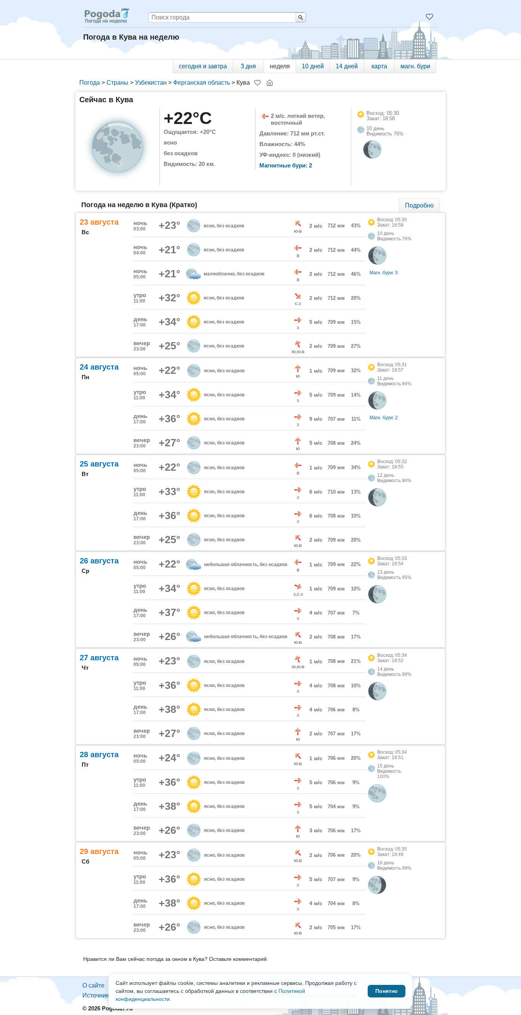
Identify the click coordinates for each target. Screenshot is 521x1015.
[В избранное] (257, 82)
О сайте (93, 985)
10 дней (313, 66)
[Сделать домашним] (269, 82)
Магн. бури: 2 (384, 417)
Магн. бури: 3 (384, 272)
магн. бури (415, 66)
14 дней (347, 66)
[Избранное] (429, 16)
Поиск (301, 17)
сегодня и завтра (203, 66)
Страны (117, 82)
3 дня (248, 66)
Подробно (419, 205)
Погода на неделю (106, 15)
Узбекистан (151, 82)
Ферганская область (201, 82)
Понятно (386, 991)
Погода (89, 82)
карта (379, 66)
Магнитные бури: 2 (285, 165)
